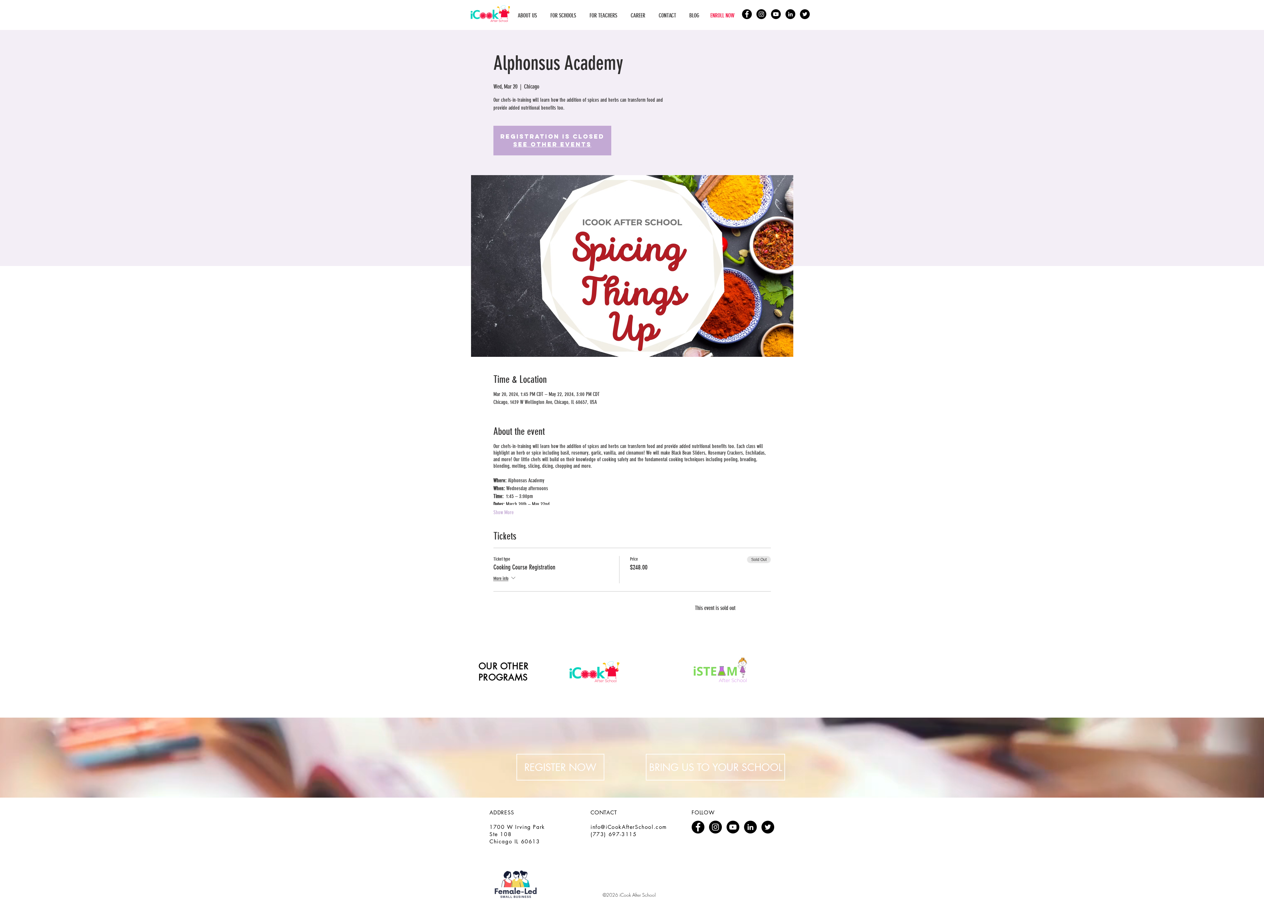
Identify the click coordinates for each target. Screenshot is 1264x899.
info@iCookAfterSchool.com (629, 827)
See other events (552, 144)
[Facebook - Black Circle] (747, 14)
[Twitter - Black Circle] (805, 14)
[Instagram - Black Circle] (761, 14)
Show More (503, 512)
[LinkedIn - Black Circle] (790, 14)
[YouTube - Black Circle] (776, 14)
